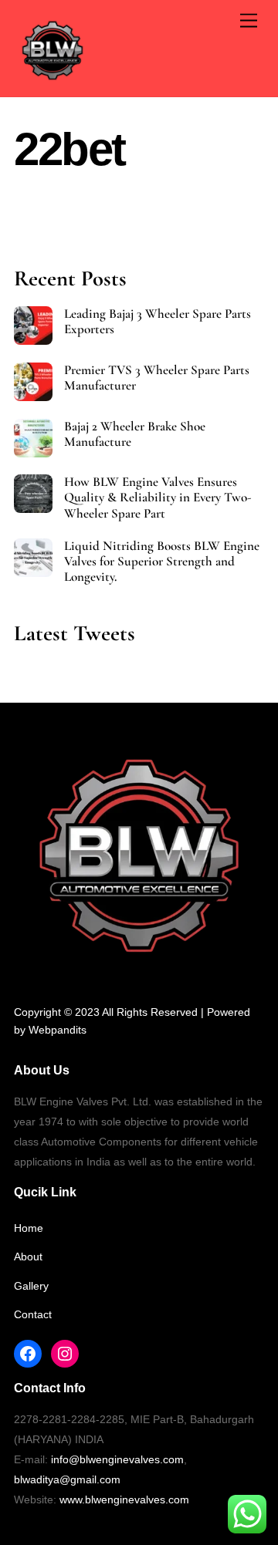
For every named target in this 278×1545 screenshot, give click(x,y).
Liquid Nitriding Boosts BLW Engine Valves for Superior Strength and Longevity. (161, 561)
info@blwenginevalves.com (117, 1459)
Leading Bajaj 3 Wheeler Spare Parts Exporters (157, 321)
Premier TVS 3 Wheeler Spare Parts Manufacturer (156, 378)
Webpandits (57, 1030)
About (28, 1256)
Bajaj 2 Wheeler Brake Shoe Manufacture (134, 434)
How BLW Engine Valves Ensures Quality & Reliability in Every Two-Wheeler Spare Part (158, 497)
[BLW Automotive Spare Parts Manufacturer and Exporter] (52, 82)
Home (28, 1228)
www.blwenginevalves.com (124, 1499)
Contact (33, 1314)
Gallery (31, 1286)
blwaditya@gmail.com (67, 1479)
